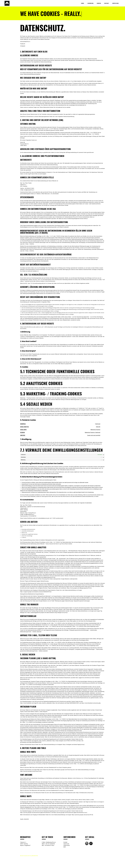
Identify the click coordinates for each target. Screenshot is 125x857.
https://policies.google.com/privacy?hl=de (31, 771)
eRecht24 (26, 819)
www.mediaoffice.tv (25, 41)
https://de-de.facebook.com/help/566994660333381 (65, 703)
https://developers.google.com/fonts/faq (61, 769)
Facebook (22, 43)
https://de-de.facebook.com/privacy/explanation (87, 675)
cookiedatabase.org (43, 518)
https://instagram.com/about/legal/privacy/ (74, 744)
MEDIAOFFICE (35, 855)
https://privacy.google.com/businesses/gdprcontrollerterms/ (35, 812)
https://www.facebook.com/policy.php (91, 703)
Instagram (22, 46)
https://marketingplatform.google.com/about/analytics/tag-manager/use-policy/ (47, 612)
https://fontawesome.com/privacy (84, 792)
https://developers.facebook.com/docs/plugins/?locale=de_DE (41, 667)
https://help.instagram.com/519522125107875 (64, 740)
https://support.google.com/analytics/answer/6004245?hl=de (35, 591)
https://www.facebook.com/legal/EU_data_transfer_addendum (36, 703)
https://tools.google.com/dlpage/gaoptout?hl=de (43, 577)
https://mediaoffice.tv (34, 335)
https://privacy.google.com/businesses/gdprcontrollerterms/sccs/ (70, 812)
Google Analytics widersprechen (69, 579)
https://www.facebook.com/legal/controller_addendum (81, 693)
